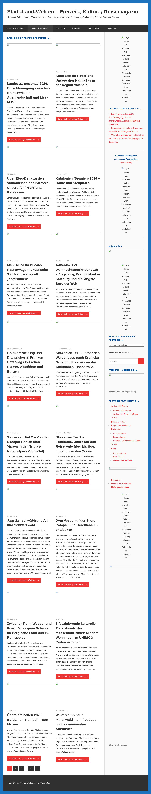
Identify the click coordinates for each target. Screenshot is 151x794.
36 (31, 768)
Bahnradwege (119, 437)
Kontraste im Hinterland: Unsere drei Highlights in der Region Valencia (75, 80)
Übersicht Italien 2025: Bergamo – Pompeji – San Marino (27, 719)
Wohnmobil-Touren (119, 406)
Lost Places (118, 457)
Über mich (60, 28)
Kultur (113, 449)
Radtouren (115, 429)
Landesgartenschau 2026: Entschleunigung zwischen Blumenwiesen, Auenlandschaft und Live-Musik (28, 93)
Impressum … (113, 28)
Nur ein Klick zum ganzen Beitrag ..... (23, 140)
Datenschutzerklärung (121, 483)
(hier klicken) (126, 159)
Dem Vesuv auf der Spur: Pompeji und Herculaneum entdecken (77, 525)
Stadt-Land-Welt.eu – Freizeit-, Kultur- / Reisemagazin (72, 12)
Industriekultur (119, 453)
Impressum (116, 480)
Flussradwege (119, 434)
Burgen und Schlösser (121, 426)
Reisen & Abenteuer (14, 28)
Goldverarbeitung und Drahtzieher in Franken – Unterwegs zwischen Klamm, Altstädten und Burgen (26, 362)
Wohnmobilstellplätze (122, 411)
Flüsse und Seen (118, 422)
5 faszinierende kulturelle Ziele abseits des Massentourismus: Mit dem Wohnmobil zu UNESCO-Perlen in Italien (77, 633)
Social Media (93, 28)
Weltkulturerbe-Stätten (123, 460)
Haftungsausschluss (120, 487)
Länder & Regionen (39, 28)
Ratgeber (76, 28)
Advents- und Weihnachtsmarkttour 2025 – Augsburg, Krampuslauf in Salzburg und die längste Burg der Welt (78, 274)
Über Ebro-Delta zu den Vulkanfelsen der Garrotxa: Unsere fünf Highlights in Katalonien (126, 138)
